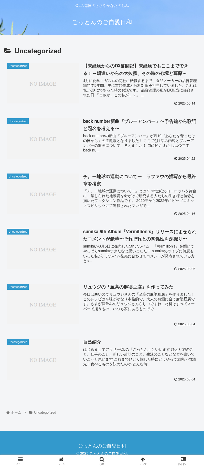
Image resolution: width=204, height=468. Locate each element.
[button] (188, 447)
